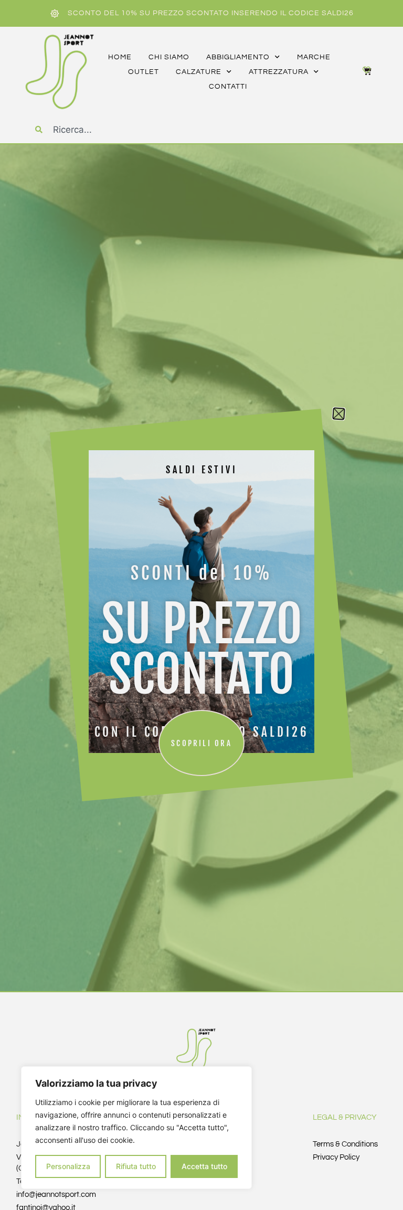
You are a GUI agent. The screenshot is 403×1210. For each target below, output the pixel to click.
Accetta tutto (204, 1166)
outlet (143, 72)
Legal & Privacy (345, 1117)
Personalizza (68, 1166)
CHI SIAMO (169, 57)
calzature (198, 72)
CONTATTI (228, 86)
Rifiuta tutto (136, 1166)
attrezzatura (279, 72)
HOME (120, 57)
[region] (136, 1127)
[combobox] (121, 129)
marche (314, 57)
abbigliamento (238, 57)
